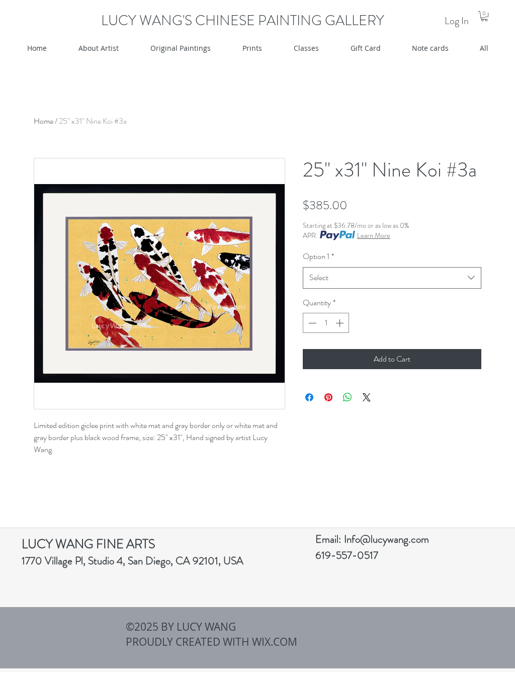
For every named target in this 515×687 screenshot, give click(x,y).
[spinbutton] (325, 322)
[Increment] (340, 322)
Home (43, 121)
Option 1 (318, 256)
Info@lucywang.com (386, 539)
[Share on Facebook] (309, 397)
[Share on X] (367, 397)
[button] (484, 16)
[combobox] (392, 278)
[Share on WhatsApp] (347, 397)
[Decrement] (311, 322)
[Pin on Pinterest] (328, 397)
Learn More (373, 235)
